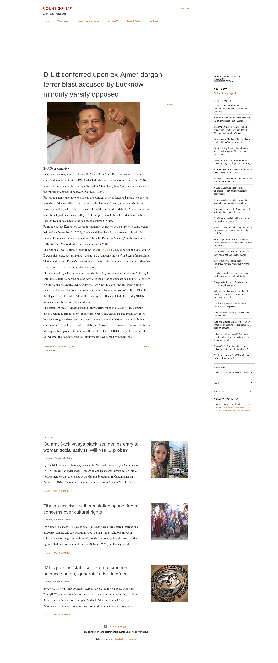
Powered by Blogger (117, 626)
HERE (223, 372)
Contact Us (113, 21)
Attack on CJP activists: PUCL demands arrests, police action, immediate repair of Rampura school (232, 336)
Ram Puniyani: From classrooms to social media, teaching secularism (233, 171)
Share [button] (170, 104)
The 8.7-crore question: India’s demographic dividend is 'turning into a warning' (232, 108)
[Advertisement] (116, 46)
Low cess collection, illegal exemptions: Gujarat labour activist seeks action (232, 201)
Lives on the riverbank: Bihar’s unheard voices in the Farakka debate (232, 210)
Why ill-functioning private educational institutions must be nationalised (232, 119)
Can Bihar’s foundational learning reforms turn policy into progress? (233, 220)
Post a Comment (62, 491)
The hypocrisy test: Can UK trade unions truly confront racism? (233, 357)
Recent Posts (133, 21)
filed (106, 250)
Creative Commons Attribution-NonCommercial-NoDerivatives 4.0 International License (232, 407)
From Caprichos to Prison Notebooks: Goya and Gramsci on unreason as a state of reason (233, 242)
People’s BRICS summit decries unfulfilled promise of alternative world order (231, 263)
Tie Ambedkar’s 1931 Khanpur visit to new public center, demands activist (231, 253)
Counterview (57, 8)
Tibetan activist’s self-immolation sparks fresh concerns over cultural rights (232, 274)
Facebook (119, 639)
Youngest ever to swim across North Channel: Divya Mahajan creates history (232, 162)
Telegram (132, 639)
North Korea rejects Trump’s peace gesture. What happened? (230, 305)
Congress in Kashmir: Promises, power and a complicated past (231, 283)
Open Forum (63, 21)
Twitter (111, 639)
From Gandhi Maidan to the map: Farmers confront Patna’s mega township (233, 140)
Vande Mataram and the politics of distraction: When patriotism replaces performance (231, 190)
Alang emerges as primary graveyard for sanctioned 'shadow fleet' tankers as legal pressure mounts (232, 324)
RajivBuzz (153, 21)
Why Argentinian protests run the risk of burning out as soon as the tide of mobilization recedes (232, 294)
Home (46, 21)
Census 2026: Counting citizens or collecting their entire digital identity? (231, 347)
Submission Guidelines (88, 21)
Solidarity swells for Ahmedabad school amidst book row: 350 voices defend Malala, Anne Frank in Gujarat (232, 129)
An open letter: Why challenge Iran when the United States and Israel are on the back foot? (233, 230)
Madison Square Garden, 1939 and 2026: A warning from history (233, 180)
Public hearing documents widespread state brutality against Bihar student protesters (231, 151)
